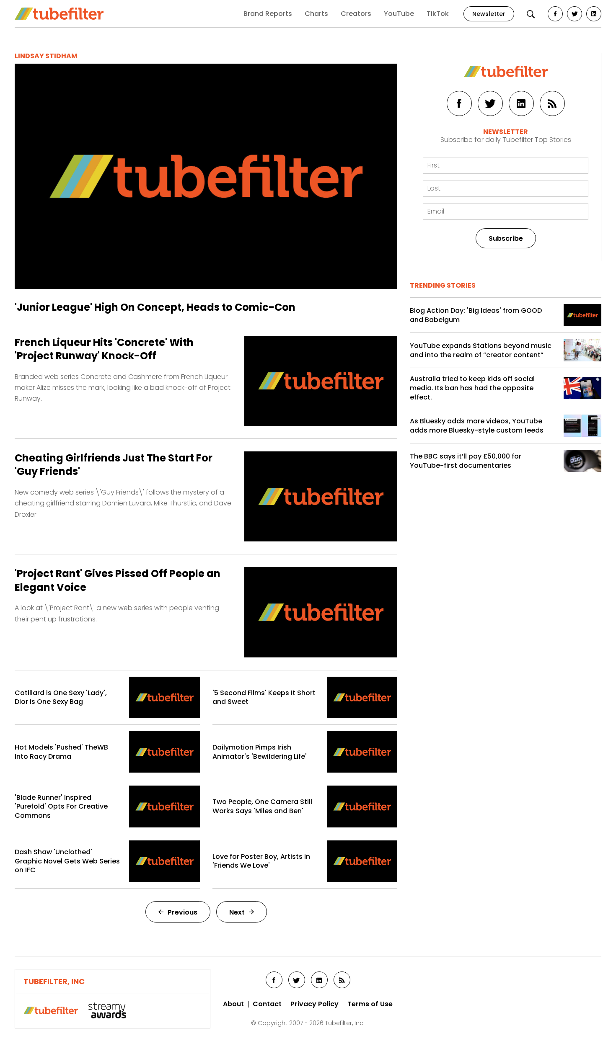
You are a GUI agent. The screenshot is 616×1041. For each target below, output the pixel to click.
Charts (316, 13)
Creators (356, 13)
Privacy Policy (314, 1004)
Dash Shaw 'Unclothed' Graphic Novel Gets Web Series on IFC (67, 861)
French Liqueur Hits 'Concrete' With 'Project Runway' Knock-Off (104, 349)
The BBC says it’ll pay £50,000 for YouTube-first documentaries (465, 461)
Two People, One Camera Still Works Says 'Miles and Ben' (262, 806)
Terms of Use (370, 1004)
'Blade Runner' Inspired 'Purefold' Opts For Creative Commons (61, 806)
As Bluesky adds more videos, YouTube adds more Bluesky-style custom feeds (477, 426)
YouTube (399, 13)
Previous (182, 912)
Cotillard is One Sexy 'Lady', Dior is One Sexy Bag (61, 697)
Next (237, 912)
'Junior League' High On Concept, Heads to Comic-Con (155, 307)
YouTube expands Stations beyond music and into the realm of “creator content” (480, 350)
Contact (267, 1004)
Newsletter (488, 14)
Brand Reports (267, 13)
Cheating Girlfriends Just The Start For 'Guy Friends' (113, 464)
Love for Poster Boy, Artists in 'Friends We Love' (261, 861)
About (233, 1004)
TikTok (438, 13)
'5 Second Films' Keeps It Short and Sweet (264, 697)
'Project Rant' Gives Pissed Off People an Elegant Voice (117, 580)
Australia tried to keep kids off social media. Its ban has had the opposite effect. (472, 388)
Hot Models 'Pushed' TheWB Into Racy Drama (61, 752)
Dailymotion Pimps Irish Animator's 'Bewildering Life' (259, 752)
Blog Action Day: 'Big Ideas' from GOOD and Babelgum (476, 315)
